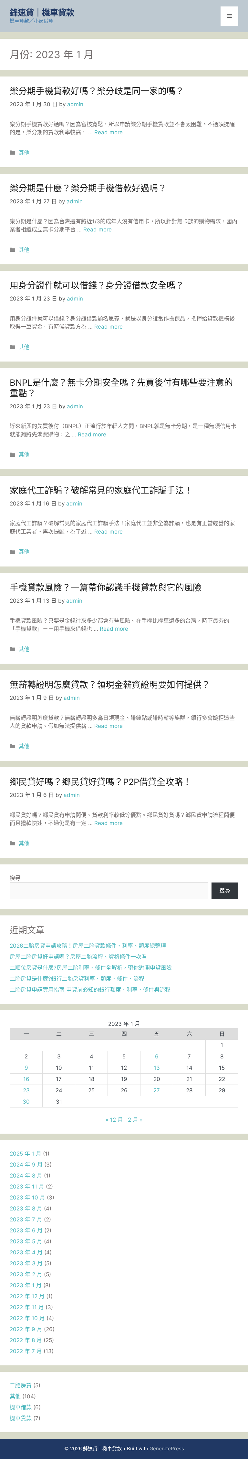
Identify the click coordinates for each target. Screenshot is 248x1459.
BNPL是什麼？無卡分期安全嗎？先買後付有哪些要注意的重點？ (121, 387)
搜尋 (15, 878)
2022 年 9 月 (26, 1329)
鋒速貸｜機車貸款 (42, 12)
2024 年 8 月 (26, 1175)
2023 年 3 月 (26, 1263)
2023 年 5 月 (26, 1241)
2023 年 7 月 (26, 1219)
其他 (23, 152)
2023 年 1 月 (26, 1285)
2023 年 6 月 (26, 1230)
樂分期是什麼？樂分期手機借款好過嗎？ (88, 188)
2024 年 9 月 (26, 1164)
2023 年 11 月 (27, 1186)
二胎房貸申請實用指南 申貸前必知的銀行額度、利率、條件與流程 (90, 989)
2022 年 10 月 (27, 1318)
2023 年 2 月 (26, 1274)
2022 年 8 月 (26, 1340)
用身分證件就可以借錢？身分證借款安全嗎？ (97, 285)
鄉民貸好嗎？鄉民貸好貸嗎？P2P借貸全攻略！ (100, 782)
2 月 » (135, 1120)
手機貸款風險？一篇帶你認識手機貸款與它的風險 (106, 587)
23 (26, 1090)
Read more (108, 132)
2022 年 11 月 (27, 1307)
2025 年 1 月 (25, 1153)
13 (157, 1068)
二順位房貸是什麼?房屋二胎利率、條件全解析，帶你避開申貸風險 (91, 967)
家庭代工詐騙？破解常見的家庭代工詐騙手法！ (101, 490)
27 (156, 1090)
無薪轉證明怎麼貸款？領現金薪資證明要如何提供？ (110, 684)
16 (26, 1079)
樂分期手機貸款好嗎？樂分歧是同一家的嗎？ (97, 91)
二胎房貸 (21, 1385)
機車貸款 (21, 1418)
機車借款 (21, 1407)
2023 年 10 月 (27, 1197)
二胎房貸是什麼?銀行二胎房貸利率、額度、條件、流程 (77, 978)
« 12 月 (114, 1120)
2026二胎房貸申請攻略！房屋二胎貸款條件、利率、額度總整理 (88, 946)
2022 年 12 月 (27, 1296)
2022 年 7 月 (26, 1351)
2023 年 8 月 (26, 1208)
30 (26, 1101)
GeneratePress (167, 1448)
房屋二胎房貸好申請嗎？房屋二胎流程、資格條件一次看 (78, 957)
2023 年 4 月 (26, 1252)
